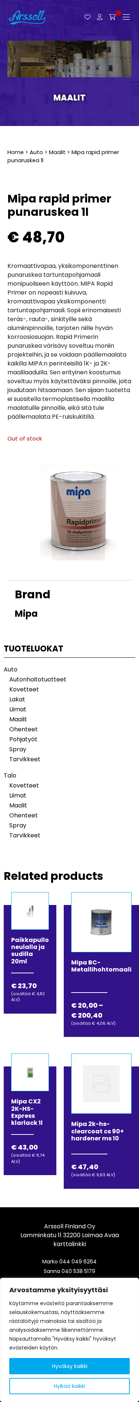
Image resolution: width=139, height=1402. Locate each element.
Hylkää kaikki (69, 1386)
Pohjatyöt (23, 739)
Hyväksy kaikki (69, 1366)
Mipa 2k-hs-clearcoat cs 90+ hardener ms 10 (97, 1131)
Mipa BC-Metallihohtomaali (101, 966)
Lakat (17, 699)
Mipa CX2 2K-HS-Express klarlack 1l (27, 1112)
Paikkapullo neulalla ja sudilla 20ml (30, 951)
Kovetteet (24, 689)
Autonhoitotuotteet (37, 679)
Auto (36, 152)
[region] (69, 1340)
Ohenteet (23, 729)
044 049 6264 (78, 1261)
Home (15, 152)
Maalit (69, 97)
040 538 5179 (78, 1271)
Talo (10, 775)
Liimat (17, 709)
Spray (17, 749)
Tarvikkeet (24, 759)
